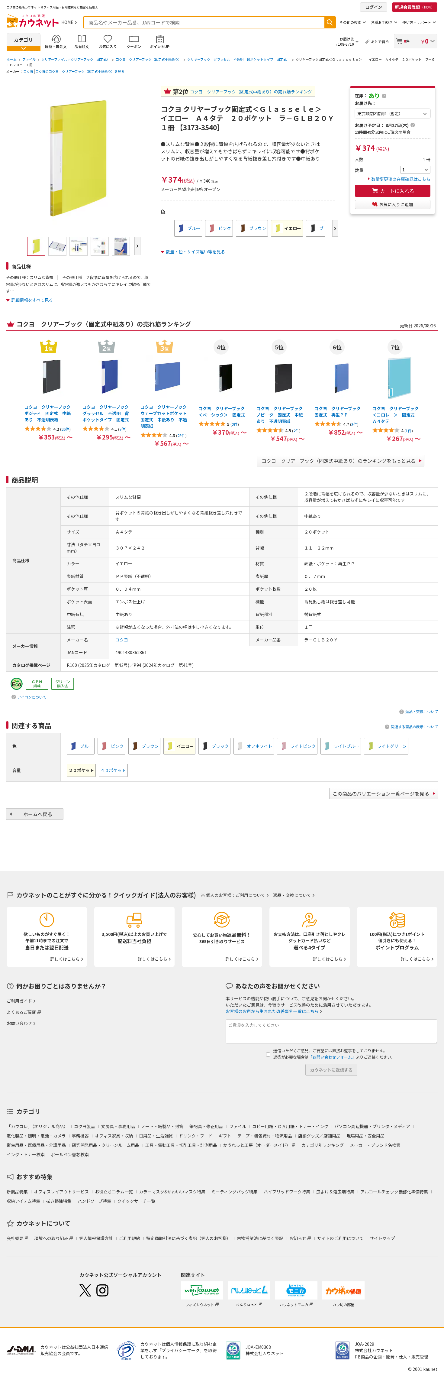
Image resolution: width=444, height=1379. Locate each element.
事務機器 (80, 1136)
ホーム (12, 59)
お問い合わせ (19, 1023)
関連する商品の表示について (414, 726)
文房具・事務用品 (118, 1126)
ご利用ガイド (19, 1001)
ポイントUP (159, 46)
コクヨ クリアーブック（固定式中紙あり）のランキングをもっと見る (339, 460)
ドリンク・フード (196, 1136)
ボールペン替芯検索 (70, 1154)
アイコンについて (32, 696)
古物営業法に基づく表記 (260, 1238)
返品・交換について (421, 711)
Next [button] (335, 228)
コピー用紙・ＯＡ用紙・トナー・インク (290, 1126)
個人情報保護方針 (96, 1238)
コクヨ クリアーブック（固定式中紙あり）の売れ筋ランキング (251, 92)
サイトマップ (382, 1238)
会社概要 (15, 1238)
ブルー (194, 228)
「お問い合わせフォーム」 (332, 1057)
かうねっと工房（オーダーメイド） (257, 1145)
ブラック (220, 746)
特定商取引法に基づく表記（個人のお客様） (188, 1238)
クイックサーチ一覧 (136, 1201)
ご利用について (250, 895)
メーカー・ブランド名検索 (375, 1145)
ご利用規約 (129, 1238)
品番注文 (82, 46)
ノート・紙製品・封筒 (162, 1126)
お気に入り (108, 46)
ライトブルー (346, 746)
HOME (67, 22)
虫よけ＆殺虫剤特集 (335, 1192)
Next (137, 246)
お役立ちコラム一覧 (114, 1192)
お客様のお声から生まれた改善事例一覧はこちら (272, 1011)
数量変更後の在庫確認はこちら (400, 179)
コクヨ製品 (84, 1126)
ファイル (29, 59)
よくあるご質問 (21, 1012)
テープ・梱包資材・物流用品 (264, 1136)
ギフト (225, 1136)
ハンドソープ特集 (94, 1201)
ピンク (224, 228)
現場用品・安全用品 (365, 1136)
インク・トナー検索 (26, 1154)
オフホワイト (259, 746)
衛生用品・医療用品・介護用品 (36, 1145)
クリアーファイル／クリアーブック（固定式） (75, 59)
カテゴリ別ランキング (322, 1145)
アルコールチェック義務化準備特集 (394, 1192)
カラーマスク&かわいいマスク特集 (172, 1192)
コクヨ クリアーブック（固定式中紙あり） (149, 59)
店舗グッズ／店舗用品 (319, 1136)
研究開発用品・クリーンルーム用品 (105, 1145)
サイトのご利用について (340, 1238)
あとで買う (380, 41)
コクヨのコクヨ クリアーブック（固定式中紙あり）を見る (79, 71)
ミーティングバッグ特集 (234, 1192)
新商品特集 (17, 1192)
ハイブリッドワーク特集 (287, 1192)
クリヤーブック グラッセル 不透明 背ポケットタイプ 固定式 (238, 59)
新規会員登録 (415, 7)
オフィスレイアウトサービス (61, 1192)
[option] (188, 228)
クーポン (134, 46)
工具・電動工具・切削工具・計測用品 (181, 1145)
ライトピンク (303, 746)
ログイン (373, 7)
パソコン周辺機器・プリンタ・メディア (372, 1126)
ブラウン (257, 228)
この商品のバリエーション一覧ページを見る (381, 793)
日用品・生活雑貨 (156, 1136)
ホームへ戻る (37, 814)
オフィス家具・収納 (114, 1136)
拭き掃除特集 (59, 1201)
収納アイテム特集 (23, 1201)
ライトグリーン (392, 746)
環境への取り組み (51, 1238)
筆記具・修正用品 (206, 1126)
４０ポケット (113, 770)
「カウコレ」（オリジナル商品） (37, 1126)
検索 (329, 22)
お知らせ (297, 1238)
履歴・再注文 (56, 46)
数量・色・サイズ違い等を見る (195, 251)
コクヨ (28, 71)
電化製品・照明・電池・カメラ (36, 1136)
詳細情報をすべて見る (32, 300)
